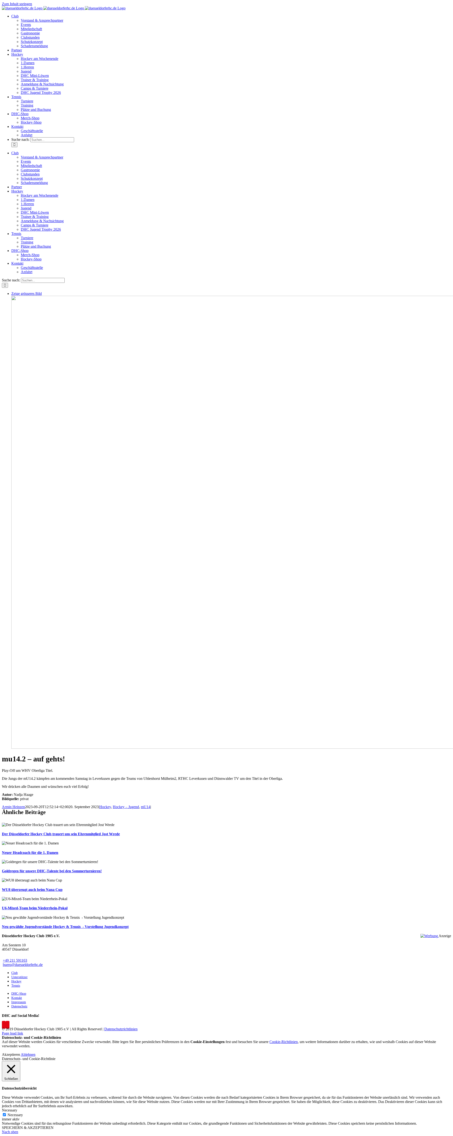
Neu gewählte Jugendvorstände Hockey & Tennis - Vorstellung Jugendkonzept (65, 927)
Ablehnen (28, 1054)
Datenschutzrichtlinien (121, 1029)
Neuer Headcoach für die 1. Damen (30, 853)
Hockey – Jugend (126, 807)
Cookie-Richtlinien (283, 1042)
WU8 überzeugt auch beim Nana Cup (32, 890)
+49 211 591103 (15, 960)
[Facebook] (4, 1025)
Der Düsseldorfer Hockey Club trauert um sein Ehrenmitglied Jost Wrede (61, 834)
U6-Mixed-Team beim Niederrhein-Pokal (34, 908)
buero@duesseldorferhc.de (23, 965)
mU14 (145, 807)
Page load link (12, 1033)
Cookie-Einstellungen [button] (207, 1042)
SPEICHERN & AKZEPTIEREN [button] (28, 1128)
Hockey (105, 807)
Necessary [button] (9, 1110)
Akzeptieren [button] (11, 1054)
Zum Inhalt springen (17, 4)
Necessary (15, 1115)
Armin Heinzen (13, 807)
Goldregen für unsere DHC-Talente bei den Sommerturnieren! (52, 871)
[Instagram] (7, 1025)
